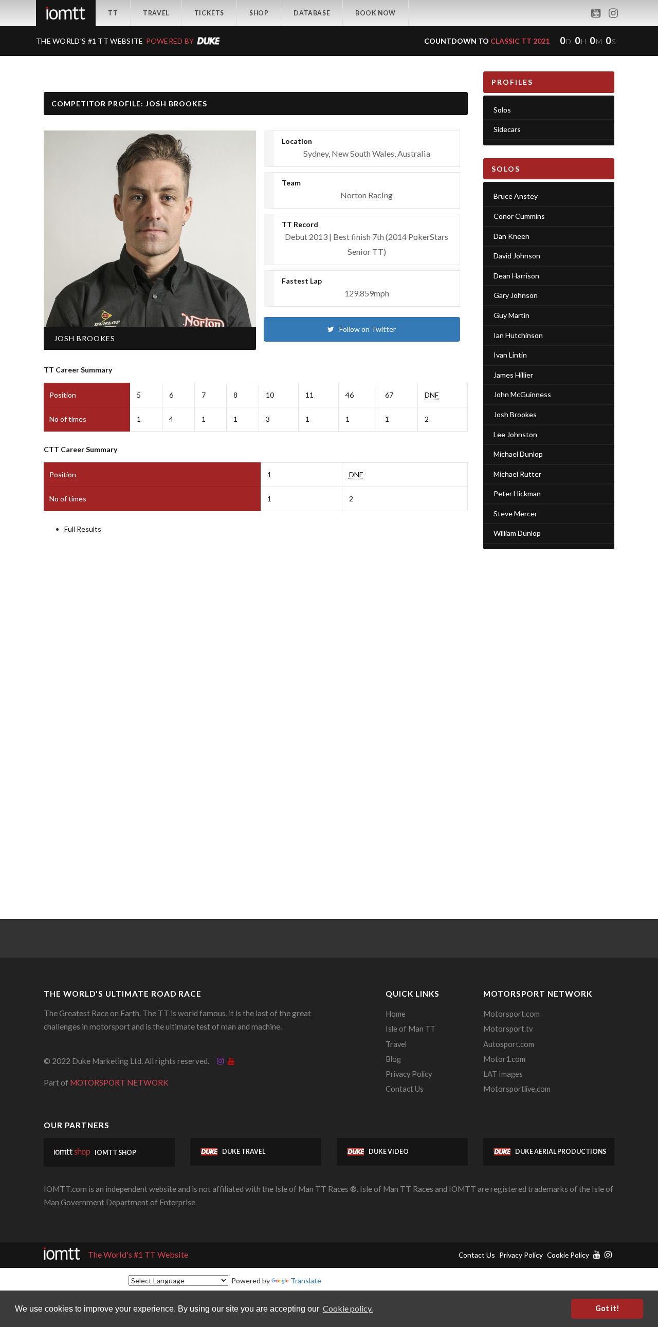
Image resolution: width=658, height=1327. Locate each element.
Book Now (375, 13)
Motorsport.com (511, 1014)
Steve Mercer (515, 513)
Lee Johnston (515, 434)
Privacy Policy (409, 1074)
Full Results (82, 529)
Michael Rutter (517, 474)
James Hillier (513, 374)
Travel (156, 13)
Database (312, 13)
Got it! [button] (607, 1308)
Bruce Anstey (516, 196)
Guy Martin (511, 315)
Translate (305, 1280)
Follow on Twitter (367, 329)
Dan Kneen (511, 236)
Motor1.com (504, 1059)
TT (113, 13)
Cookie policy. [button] (348, 1308)
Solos (502, 109)
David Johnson (517, 255)
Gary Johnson (516, 295)
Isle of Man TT (410, 1028)
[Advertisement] (548, 716)
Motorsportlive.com (517, 1089)
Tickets (209, 13)
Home (396, 1014)
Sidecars (507, 129)
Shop (258, 13)
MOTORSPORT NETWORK (119, 1082)
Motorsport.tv (508, 1028)
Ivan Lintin (510, 354)
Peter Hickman (517, 493)
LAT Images (503, 1074)
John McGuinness (522, 394)
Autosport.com (508, 1044)
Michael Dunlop (518, 454)
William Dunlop (517, 533)
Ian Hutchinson (518, 335)
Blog (393, 1059)
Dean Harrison (516, 275)
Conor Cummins (519, 216)
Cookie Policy (568, 1254)
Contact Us (405, 1089)
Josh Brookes (515, 414)
